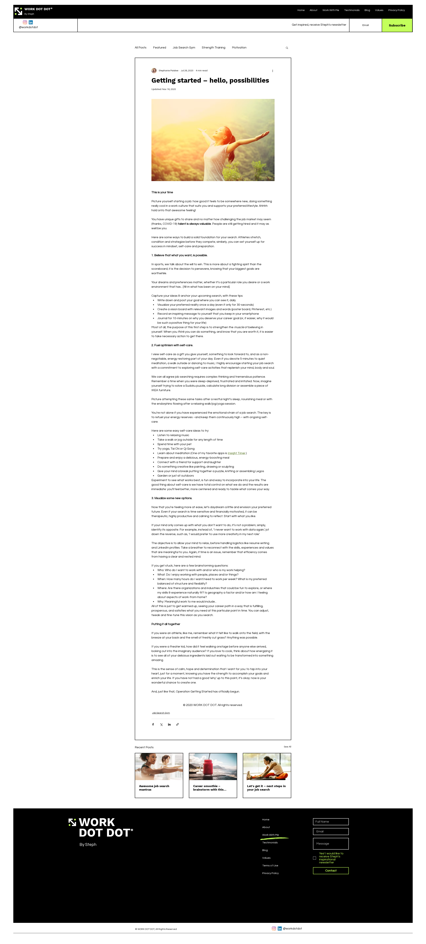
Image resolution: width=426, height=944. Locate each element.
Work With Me (270, 835)
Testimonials (270, 842)
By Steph (29, 14)
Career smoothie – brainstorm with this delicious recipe (208, 787)
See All (287, 747)
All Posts (140, 47)
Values (266, 858)
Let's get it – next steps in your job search (266, 787)
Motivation (239, 47)
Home (265, 819)
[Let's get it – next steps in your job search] (267, 766)
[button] (331, 10)
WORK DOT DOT (37, 9)
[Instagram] (25, 22)
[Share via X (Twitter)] (161, 724)
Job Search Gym (184, 47)
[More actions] (273, 71)
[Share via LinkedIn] (169, 724)
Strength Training (213, 47)
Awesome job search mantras (154, 787)
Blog (265, 850)
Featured (159, 47)
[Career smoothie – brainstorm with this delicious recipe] (213, 766)
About (266, 827)
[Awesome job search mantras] (159, 766)
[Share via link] (177, 724)
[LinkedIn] (31, 22)
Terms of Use (270, 865)
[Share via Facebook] (153, 724)
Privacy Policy (270, 873)
